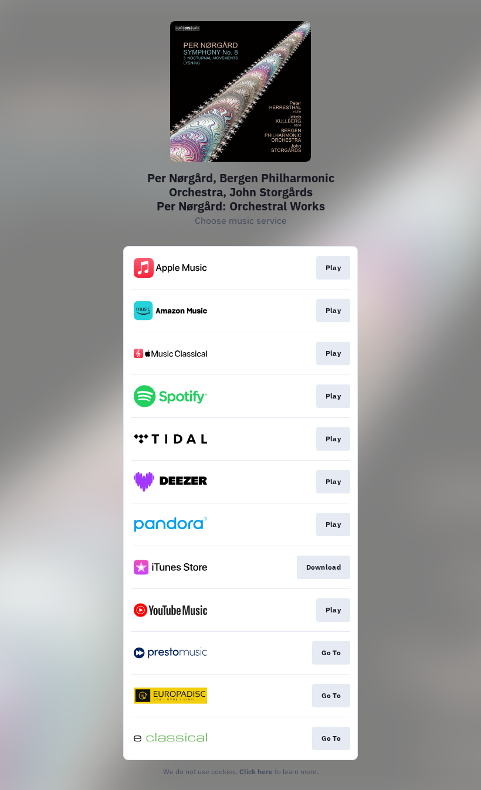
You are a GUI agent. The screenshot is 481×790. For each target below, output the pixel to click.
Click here (256, 771)
